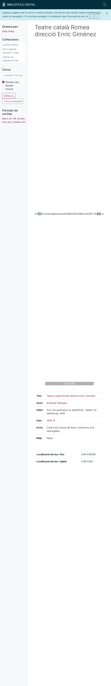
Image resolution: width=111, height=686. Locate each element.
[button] (40, 213)
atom (5, 118)
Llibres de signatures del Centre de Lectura (13, 60)
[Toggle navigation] (105, 4)
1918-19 (51, 420)
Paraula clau (12, 82)
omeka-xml (19, 122)
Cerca (7, 95)
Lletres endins (10, 44)
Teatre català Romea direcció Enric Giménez (71, 395)
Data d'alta (8, 31)
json (9, 122)
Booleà (9, 85)
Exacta (9, 88)
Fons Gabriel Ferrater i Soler (11, 51)
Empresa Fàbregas (57, 402)
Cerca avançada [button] (13, 101)
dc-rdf (12, 118)
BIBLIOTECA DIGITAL (20, 4)
